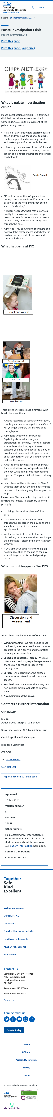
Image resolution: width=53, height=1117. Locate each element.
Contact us (9, 1000)
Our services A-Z (11, 915)
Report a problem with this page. (20, 776)
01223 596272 (13, 759)
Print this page (10, 41)
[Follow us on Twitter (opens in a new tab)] (7, 1019)
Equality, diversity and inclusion (19, 931)
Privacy (26, 1067)
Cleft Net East (8, 766)
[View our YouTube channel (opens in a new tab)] (19, 1019)
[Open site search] (32, 7)
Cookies (26, 1075)
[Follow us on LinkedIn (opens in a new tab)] (32, 1019)
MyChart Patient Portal (15, 947)
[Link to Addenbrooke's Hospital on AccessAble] (12, 1106)
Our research (10, 923)
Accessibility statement (26, 1060)
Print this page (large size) (18, 48)
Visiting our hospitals (14, 908)
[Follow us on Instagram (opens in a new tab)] (26, 1019)
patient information (21, 845)
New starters (10, 954)
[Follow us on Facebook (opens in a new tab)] (13, 1019)
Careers (26, 1044)
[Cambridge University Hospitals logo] (14, 7)
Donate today (13, 1030)
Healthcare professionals (16, 939)
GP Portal (26, 1052)
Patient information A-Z (20, 17)
